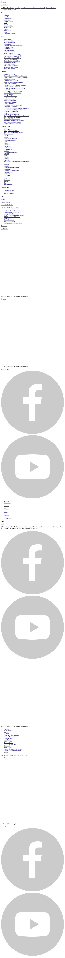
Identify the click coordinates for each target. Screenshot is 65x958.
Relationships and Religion (11, 65)
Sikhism (6, 177)
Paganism (6, 166)
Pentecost (6, 515)
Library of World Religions (11, 131)
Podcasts (6, 135)
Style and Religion (9, 50)
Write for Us (7, 740)
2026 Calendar (8, 129)
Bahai (5, 141)
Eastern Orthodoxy (9, 149)
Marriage (6, 506)
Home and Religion (9, 64)
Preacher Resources (9, 192)
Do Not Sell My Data (10, 744)
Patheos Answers (8, 134)
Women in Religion (9, 53)
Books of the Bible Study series (12, 212)
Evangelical (21, 8)
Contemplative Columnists (11, 80)
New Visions (7, 30)
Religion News (8, 39)
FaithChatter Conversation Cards (13, 223)
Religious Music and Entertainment (13, 45)
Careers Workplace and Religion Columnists (16, 77)
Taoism (6, 181)
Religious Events (8, 47)
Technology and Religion (11, 67)
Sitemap (6, 752)
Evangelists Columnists (10, 83)
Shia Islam (7, 175)
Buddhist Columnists (9, 74)
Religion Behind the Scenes (11, 170)
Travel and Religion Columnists (12, 122)
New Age (6, 164)
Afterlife (6, 509)
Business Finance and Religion (12, 56)
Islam (5, 155)
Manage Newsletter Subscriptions (13, 749)
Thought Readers (5, 202)
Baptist (6, 143)
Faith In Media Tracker (7, 205)
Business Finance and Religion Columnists (15, 76)
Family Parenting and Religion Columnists (15, 85)
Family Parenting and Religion (12, 61)
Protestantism (7, 169)
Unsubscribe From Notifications (12, 750)
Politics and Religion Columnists (12, 105)
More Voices (7, 27)
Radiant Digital (8, 747)
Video (2, 196)
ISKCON (6, 154)
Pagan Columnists (9, 103)
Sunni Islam (7, 180)
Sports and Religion (9, 42)
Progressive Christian (10, 9)
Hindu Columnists (9, 90)
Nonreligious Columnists (10, 102)
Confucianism (8, 148)
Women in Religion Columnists (12, 123)
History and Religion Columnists (13, 91)
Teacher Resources (9, 193)
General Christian (28, 8)
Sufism (6, 178)
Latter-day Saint (44, 8)
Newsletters (4, 226)
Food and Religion (9, 41)
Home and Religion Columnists (12, 93)
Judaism (6, 157)
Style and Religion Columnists (12, 119)
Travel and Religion (9, 68)
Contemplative (14, 8)
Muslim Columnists (9, 99)
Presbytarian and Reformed (11, 167)
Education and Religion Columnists (13, 82)
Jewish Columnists (9, 94)
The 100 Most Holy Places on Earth (13, 132)
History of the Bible (9, 214)
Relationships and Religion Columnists (14, 109)
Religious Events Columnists (11, 114)
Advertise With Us (9, 738)
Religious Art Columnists (11, 113)
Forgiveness (7, 503)
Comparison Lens (9, 190)
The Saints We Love (9, 221)
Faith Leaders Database (10, 138)
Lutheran (6, 158)
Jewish (38, 8)
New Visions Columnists (10, 100)
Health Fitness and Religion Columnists (14, 88)
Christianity (7, 146)
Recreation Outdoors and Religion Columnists (16, 108)
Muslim (51, 8)
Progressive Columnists (10, 106)
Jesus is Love (7, 218)
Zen (5, 183)
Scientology (7, 173)
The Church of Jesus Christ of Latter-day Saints (16, 161)
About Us (6, 729)
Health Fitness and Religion (11, 62)
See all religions (8, 184)
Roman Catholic (8, 172)
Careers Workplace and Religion (12, 58)
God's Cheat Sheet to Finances (12, 210)
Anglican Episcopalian (10, 140)
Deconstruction (8, 518)
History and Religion (9, 48)
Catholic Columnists (9, 79)
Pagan (5, 32)
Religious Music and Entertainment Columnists (16, 116)
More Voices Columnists (10, 96)
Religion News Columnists (11, 111)
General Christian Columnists (12, 86)
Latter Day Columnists (10, 97)
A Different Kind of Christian (12, 217)
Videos (6, 137)
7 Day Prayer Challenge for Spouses (14, 215)
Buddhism (7, 144)
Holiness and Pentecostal (10, 152)
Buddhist (3, 8)
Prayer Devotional (9, 220)
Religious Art (7, 44)
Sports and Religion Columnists (12, 117)
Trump (6, 512)
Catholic (8, 8)
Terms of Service (8, 743)
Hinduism (6, 151)
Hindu (35, 8)
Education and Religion (10, 59)
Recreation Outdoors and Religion (13, 55)
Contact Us (7, 746)
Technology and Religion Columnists (14, 120)
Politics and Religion (9, 51)
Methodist (6, 160)
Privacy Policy (8, 741)
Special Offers (4, 5)
